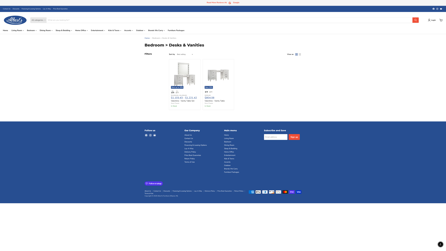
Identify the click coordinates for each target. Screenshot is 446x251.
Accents (128, 30)
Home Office (81, 30)
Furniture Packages (176, 30)
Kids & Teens (114, 30)
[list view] (299, 54)
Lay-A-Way (47, 9)
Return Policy (189, 158)
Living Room (17, 30)
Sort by (172, 54)
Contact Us (6, 9)
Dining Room (45, 30)
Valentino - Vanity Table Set (182, 101)
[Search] (415, 20)
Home (5, 30)
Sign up (294, 137)
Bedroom (31, 30)
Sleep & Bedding (63, 30)
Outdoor (140, 30)
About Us (188, 135)
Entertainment (97, 30)
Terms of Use (189, 162)
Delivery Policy (190, 152)
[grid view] (296, 54)
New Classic (175, 103)
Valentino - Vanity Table (215, 101)
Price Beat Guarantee (60, 9)
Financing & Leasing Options (31, 9)
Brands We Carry (155, 30)
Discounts (16, 9)
